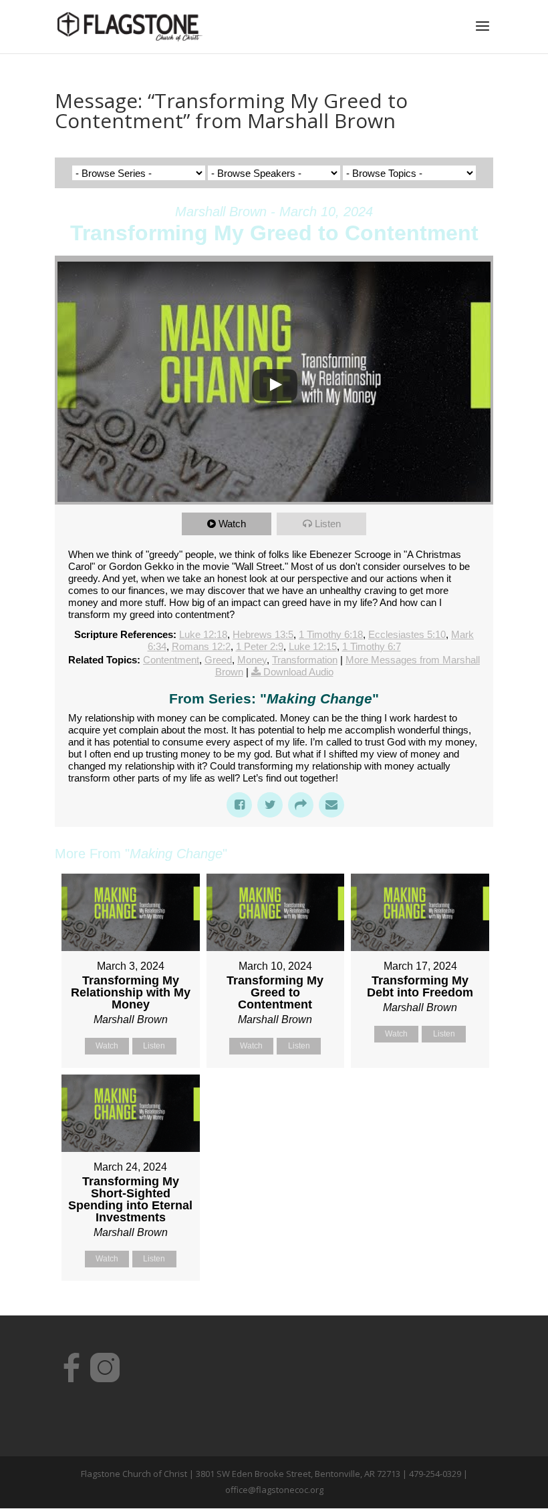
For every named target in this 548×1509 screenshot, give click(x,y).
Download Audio (298, 671)
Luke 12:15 (313, 646)
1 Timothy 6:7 (371, 646)
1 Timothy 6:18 (331, 634)
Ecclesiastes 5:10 (407, 634)
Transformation (304, 659)
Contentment (171, 659)
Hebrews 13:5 (263, 634)
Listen (328, 523)
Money (252, 659)
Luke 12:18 (203, 634)
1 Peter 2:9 (259, 646)
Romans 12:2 (201, 646)
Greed (218, 659)
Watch (232, 523)
